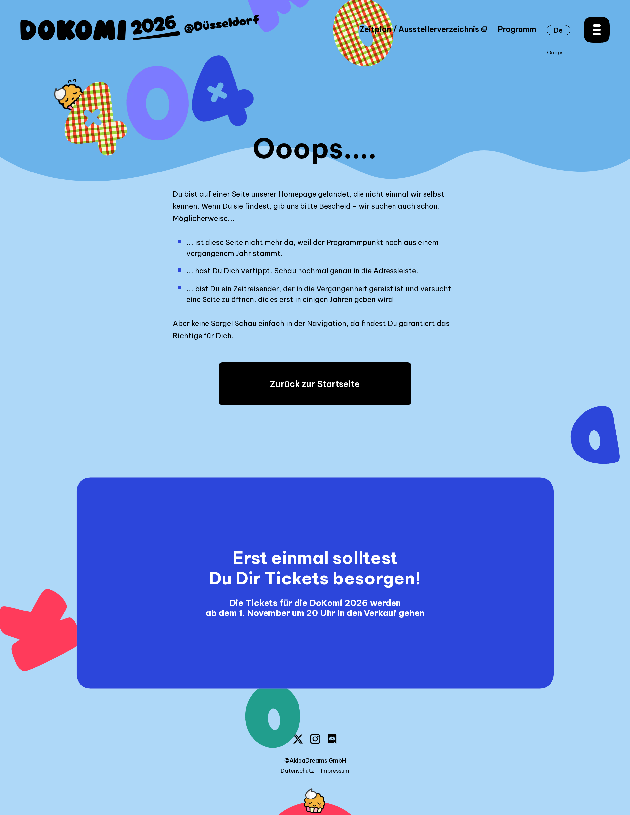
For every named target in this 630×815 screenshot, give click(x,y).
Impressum (335, 771)
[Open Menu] (597, 30)
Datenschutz (297, 771)
